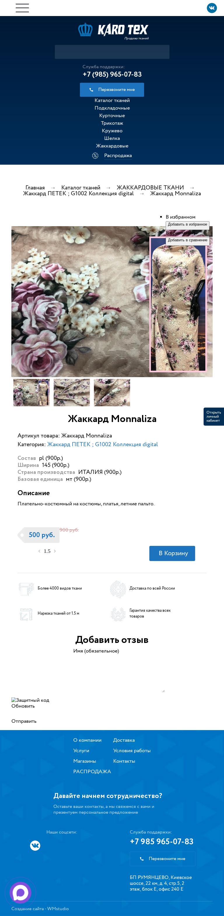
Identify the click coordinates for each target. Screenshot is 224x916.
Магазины (84, 761)
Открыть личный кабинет (213, 416)
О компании (87, 740)
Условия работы (132, 751)
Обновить (23, 706)
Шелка (112, 138)
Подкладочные (112, 108)
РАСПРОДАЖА (92, 772)
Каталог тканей (112, 100)
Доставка (124, 740)
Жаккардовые (112, 146)
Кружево (112, 131)
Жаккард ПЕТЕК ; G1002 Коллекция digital (102, 444)
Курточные (112, 115)
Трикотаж (112, 123)
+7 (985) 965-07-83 (112, 74)
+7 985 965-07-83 (162, 842)
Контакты (124, 761)
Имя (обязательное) (96, 651)
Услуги (81, 751)
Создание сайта (27, 909)
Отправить (23, 721)
